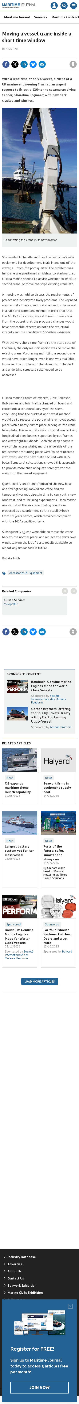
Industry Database (22, 1257)
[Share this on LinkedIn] (24, 64)
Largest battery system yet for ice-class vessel (19, 850)
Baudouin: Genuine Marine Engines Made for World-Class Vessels (51, 686)
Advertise (15, 1264)
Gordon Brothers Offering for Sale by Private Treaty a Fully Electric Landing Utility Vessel (51, 715)
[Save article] (73, 64)
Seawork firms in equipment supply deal (57, 787)
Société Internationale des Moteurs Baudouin (48, 699)
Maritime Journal (17, 17)
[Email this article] (42, 64)
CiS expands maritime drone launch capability (18, 787)
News (10, 778)
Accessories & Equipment (25, 573)
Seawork (40, 17)
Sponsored (14, 924)
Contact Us (16, 1278)
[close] (76, 55)
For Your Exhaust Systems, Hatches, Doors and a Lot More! (57, 936)
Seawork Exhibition (22, 1285)
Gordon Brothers (60, 727)
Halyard (67, 951)
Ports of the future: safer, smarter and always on (53, 852)
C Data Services (14, 600)
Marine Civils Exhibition (25, 1292)
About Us (14, 1271)
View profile (11, 604)
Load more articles (39, 981)
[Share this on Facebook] (6, 64)
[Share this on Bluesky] (33, 64)
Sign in (23, 55)
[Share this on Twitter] (15, 64)
